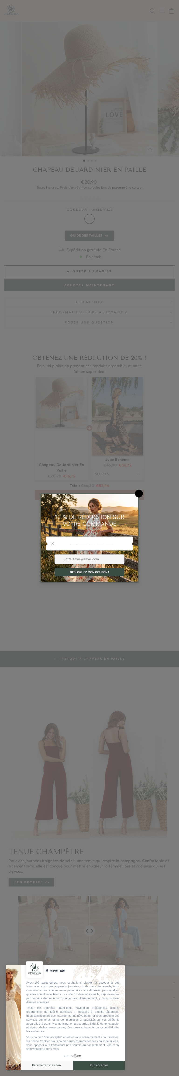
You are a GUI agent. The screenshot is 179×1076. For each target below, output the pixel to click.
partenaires (49, 982)
